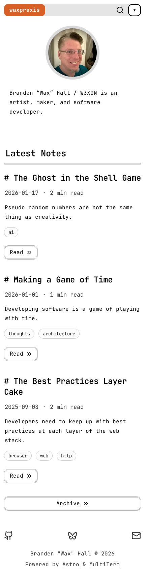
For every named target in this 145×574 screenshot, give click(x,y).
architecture (59, 334)
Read (16, 252)
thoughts (19, 334)
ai (11, 232)
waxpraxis (24, 9)
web (44, 456)
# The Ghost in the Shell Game (72, 178)
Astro (70, 564)
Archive (68, 503)
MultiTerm (104, 564)
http (66, 456)
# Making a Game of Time (58, 279)
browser (17, 456)
